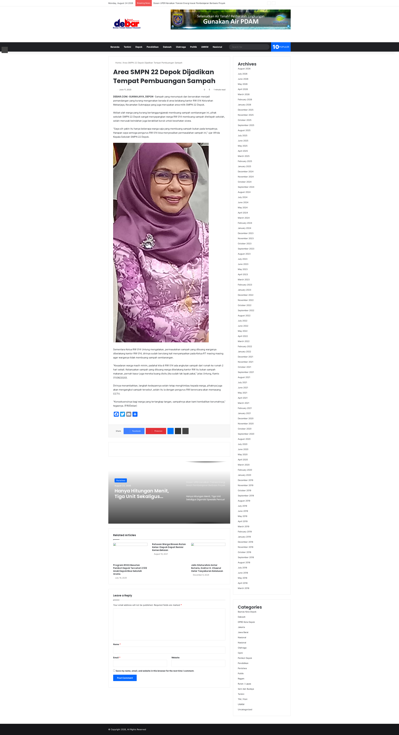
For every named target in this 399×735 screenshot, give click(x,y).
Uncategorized (245, 709)
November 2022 (246, 300)
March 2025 (244, 156)
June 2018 (243, 572)
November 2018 (245, 547)
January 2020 (244, 475)
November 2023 (246, 238)
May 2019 (242, 516)
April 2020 (243, 459)
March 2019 (243, 526)
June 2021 (243, 387)
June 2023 (243, 264)
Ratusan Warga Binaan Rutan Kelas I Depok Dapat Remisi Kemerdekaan (169, 547)
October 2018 (244, 552)
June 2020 (243, 449)
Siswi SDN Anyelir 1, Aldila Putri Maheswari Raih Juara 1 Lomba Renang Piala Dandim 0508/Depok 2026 (147, 494)
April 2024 (243, 212)
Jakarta (241, 627)
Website (175, 657)
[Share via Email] (178, 431)
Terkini (127, 47)
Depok (138, 47)
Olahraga (181, 47)
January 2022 (244, 351)
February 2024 (245, 223)
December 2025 (245, 109)
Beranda (115, 47)
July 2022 (242, 320)
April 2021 (243, 398)
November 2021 (245, 362)
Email (116, 657)
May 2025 (243, 146)
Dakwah (167, 47)
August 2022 (244, 315)
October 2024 (244, 182)
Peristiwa (242, 668)
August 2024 (244, 192)
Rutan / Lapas (244, 683)
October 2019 (244, 490)
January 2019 (244, 536)
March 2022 (244, 341)
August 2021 (244, 377)
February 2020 (245, 470)
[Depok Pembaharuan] (126, 24)
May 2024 (243, 207)
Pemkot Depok (245, 658)
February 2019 (245, 531)
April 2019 (243, 521)
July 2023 (242, 259)
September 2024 (246, 187)
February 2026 (245, 99)
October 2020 (244, 428)
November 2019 (245, 485)
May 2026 (243, 84)
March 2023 (244, 279)
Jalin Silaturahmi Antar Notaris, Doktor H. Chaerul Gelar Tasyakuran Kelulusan (207, 568)
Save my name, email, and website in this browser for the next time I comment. (155, 671)
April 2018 (243, 583)
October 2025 (244, 120)
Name (117, 644)
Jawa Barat (243, 632)
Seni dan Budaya (246, 689)
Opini (240, 653)
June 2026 (243, 79)
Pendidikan (153, 47)
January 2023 (244, 290)
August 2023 (244, 254)
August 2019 (244, 500)
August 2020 (244, 439)
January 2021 (244, 413)
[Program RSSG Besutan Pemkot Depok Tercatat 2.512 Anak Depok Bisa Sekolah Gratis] (130, 552)
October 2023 (244, 243)
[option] (169, 492)
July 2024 (242, 197)
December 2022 (245, 295)
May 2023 (243, 269)
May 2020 (243, 454)
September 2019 (246, 495)
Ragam (241, 678)
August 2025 (244, 130)
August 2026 (244, 68)
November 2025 (246, 115)
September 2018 (246, 557)
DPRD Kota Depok (246, 622)
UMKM (204, 47)
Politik (193, 47)
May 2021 (242, 392)
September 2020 (246, 434)
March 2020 (244, 464)
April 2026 (243, 89)
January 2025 (244, 166)
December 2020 (245, 418)
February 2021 (245, 408)
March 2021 (243, 403)
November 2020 (246, 423)
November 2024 (246, 176)
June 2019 (243, 511)
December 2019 (245, 480)
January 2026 (244, 104)
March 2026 (244, 94)
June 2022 (243, 326)
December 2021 (245, 356)
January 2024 (244, 228)
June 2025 (243, 140)
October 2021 (244, 367)
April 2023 (243, 274)
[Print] (185, 431)
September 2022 (246, 310)
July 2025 (242, 135)
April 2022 (243, 336)
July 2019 (242, 506)
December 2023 (245, 233)
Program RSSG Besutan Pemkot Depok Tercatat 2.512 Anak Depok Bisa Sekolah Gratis (130, 570)
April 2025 (243, 151)
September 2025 (246, 125)
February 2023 (245, 284)
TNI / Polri (242, 699)
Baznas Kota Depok (247, 611)
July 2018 (242, 567)
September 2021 (246, 372)
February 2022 (245, 346)
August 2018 (244, 562)
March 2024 (244, 218)
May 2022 (243, 331)
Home (118, 62)
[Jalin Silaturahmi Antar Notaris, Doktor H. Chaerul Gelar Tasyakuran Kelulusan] (208, 552)
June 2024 (243, 202)
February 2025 (245, 161)
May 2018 (242, 578)
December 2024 (245, 171)
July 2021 (242, 382)
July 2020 (242, 444)
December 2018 (245, 542)
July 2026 (242, 73)
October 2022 (244, 305)
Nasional (217, 47)
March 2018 (243, 588)
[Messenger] (170, 431)
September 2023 (246, 248)
